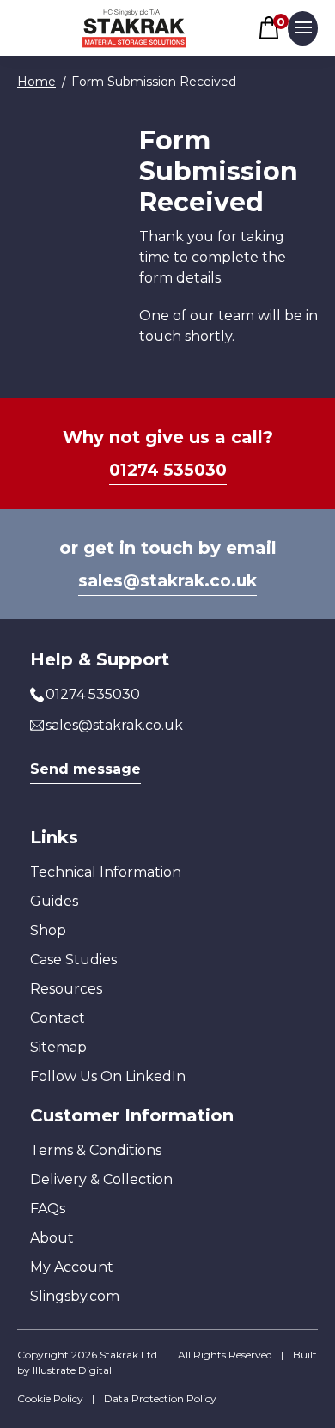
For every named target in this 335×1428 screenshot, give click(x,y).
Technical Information (105, 872)
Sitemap (58, 1047)
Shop (48, 930)
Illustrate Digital (72, 1370)
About (52, 1238)
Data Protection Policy (160, 1398)
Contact (57, 1018)
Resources (66, 989)
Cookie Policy (50, 1398)
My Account (71, 1267)
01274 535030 (168, 470)
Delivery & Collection (101, 1179)
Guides (54, 901)
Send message (85, 769)
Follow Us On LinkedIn (108, 1076)
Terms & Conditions (95, 1150)
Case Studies (73, 959)
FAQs (47, 1208)
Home (36, 81)
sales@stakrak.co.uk (167, 581)
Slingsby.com (74, 1296)
